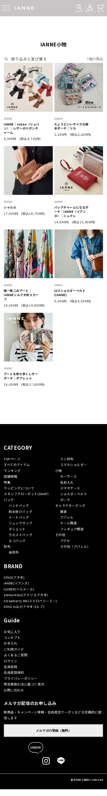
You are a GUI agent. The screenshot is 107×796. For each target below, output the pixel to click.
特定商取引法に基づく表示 (24, 684)
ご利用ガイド (14, 649)
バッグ (9, 499)
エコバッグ (17, 540)
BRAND (13, 566)
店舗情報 (10, 476)
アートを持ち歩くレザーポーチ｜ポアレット (21, 376)
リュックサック (20, 523)
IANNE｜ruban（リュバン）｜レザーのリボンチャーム (21, 128)
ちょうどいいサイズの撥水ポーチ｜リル (71, 126)
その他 (60, 534)
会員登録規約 (14, 672)
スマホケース (70, 488)
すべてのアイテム (17, 464)
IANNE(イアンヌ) (16, 583)
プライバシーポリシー (21, 678)
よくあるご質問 (15, 655)
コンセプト (12, 637)
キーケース (68, 476)
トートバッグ (19, 517)
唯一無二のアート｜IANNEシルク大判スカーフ (21, 295)
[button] (6, 7)
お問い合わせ (14, 690)
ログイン (10, 661)
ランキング (12, 470)
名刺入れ (67, 482)
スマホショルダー (73, 464)
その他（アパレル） (75, 546)
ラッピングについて (19, 488)
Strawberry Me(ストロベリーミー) (30, 600)
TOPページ (12, 458)
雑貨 (63, 511)
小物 (58, 470)
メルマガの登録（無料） (53, 730)
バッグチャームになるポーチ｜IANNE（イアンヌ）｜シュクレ (71, 211)
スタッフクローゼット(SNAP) (26, 493)
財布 (7, 546)
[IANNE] (24, 7)
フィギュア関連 (72, 529)
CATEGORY (18, 447)
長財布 (14, 552)
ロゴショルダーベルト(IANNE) (70, 293)
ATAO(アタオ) (14, 577)
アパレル (67, 517)
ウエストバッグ (20, 534)
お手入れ (10, 643)
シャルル (10, 207)
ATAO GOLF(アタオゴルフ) (24, 606)
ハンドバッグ (19, 505)
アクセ (65, 540)
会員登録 (10, 666)
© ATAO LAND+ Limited (87, 780)
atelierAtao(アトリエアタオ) (26, 594)
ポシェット (17, 529)
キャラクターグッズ (70, 505)
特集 (7, 482)
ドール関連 (68, 523)
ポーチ (65, 499)
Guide (12, 620)
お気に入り (12, 631)
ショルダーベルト (73, 493)
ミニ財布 (67, 458)
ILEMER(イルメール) (19, 589)
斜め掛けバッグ (20, 511)
